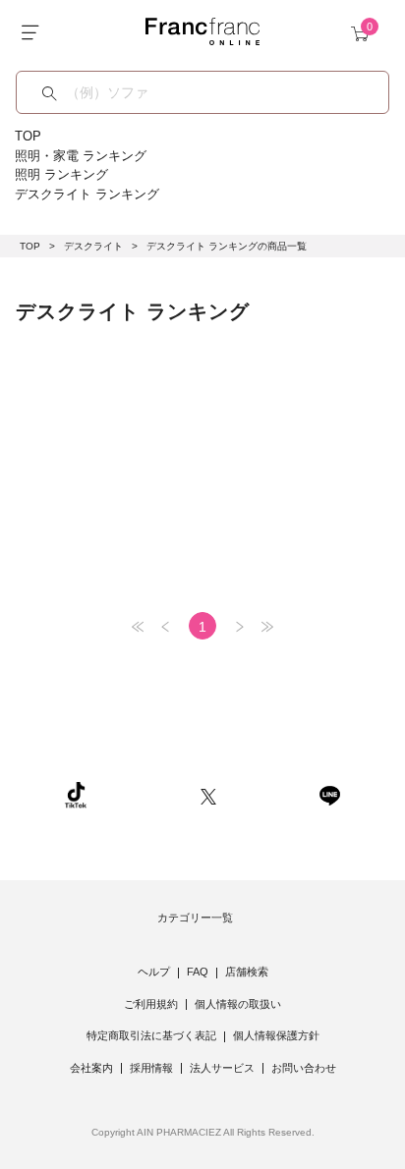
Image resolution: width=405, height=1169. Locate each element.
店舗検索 (246, 971)
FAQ (197, 971)
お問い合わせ (303, 1068)
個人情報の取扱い (238, 1004)
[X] (208, 794)
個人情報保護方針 (276, 1035)
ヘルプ (154, 971)
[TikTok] (75, 794)
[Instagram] (143, 794)
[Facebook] (267, 794)
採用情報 (151, 1068)
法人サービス (222, 1068)
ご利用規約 (151, 1004)
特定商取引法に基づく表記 (151, 1035)
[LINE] (329, 794)
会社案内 (91, 1068)
